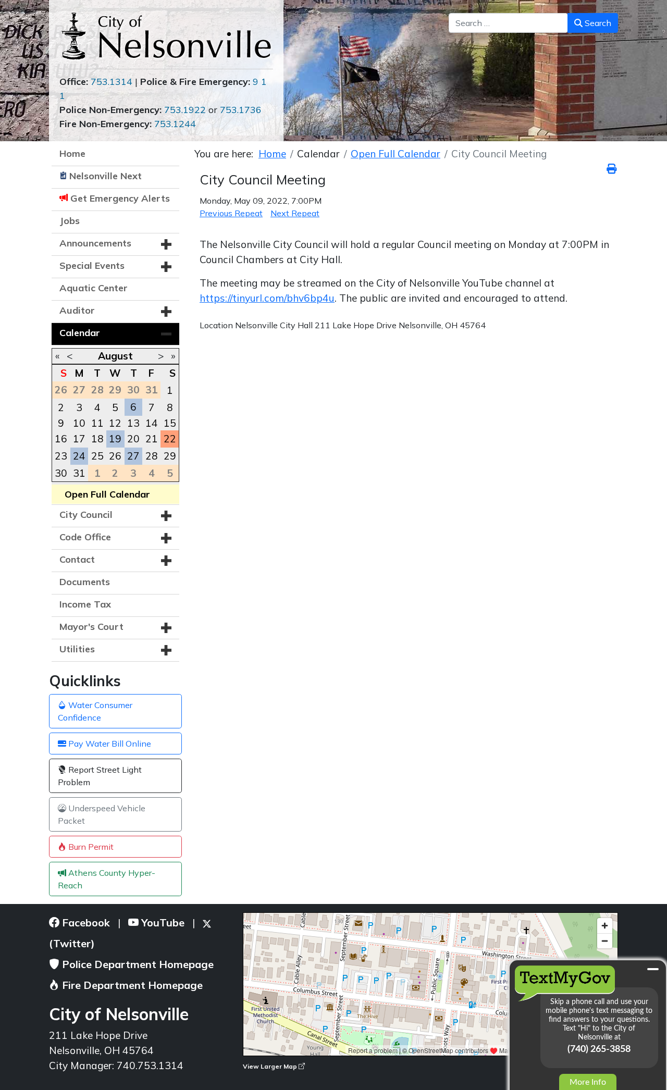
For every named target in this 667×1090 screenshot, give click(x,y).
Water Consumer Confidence (95, 711)
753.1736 (241, 110)
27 (133, 456)
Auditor (77, 310)
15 (170, 423)
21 (151, 438)
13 (133, 423)
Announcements (95, 243)
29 (170, 456)
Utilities (77, 649)
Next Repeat (294, 213)
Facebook (84, 922)
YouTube (161, 922)
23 (61, 456)
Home (72, 153)
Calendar (79, 333)
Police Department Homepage (136, 964)
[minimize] (653, 969)
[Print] (612, 169)
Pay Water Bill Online (108, 743)
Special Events (92, 265)
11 (97, 423)
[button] (166, 244)
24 (79, 456)
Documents (84, 582)
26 (115, 456)
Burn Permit (90, 846)
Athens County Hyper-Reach (106, 879)
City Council (86, 515)
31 (79, 473)
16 (61, 438)
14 (151, 423)
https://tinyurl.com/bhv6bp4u (267, 298)
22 (170, 438)
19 (115, 438)
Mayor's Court (91, 627)
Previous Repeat (231, 213)
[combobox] (508, 23)
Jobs (69, 221)
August (115, 356)
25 (97, 456)
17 (79, 438)
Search (597, 23)
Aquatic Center (93, 288)
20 (133, 438)
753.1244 (175, 124)
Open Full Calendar (107, 494)
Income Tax (85, 604)
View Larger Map (271, 1066)
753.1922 (185, 110)
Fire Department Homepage (131, 985)
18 (97, 438)
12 (115, 423)
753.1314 (111, 82)
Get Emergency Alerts (120, 198)
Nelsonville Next (105, 176)
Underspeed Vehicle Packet (101, 814)
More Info (588, 1082)
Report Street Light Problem (100, 775)
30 (61, 473)
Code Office (85, 537)
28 (151, 456)
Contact (77, 559)
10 (79, 423)
